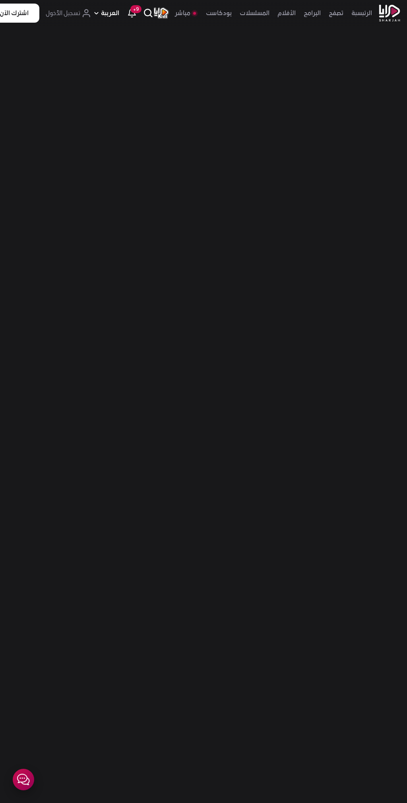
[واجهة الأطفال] (161, 13)
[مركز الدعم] (23, 779)
